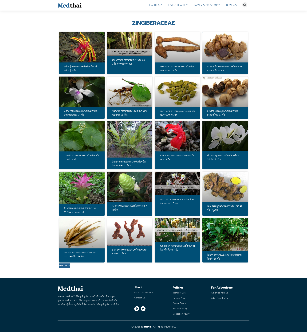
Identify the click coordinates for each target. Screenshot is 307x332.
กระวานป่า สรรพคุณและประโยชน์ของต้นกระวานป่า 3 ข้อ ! (177, 201)
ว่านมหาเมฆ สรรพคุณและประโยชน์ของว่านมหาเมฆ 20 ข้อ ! (129, 164)
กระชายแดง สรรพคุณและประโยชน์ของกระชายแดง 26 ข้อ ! (177, 69)
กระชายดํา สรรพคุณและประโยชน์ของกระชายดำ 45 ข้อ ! (224, 69)
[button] (64, 265)
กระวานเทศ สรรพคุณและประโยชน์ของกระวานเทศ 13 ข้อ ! (177, 113)
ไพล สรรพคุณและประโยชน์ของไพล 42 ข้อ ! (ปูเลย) (224, 208)
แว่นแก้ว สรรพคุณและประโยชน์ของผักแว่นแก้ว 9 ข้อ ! (81, 158)
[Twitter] (143, 308)
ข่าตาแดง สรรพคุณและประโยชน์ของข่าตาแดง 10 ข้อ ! (129, 252)
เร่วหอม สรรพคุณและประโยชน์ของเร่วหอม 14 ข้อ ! (177, 158)
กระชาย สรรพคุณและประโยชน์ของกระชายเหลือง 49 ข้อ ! (80, 255)
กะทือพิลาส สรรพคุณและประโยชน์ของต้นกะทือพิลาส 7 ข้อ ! (177, 248)
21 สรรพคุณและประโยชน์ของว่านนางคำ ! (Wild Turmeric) (81, 210)
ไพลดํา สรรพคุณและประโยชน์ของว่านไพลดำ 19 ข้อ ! (224, 257)
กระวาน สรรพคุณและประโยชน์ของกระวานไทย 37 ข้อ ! (223, 113)
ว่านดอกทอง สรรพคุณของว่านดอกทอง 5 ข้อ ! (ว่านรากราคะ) (129, 62)
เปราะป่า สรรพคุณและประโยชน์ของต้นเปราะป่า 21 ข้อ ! (129, 113)
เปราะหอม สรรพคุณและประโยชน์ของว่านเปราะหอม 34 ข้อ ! (81, 113)
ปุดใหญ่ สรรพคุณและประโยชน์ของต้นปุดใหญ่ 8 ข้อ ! (81, 69)
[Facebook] (136, 308)
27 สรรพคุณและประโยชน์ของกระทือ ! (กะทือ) (129, 208)
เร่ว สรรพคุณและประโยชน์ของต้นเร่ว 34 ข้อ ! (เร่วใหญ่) (223, 157)
